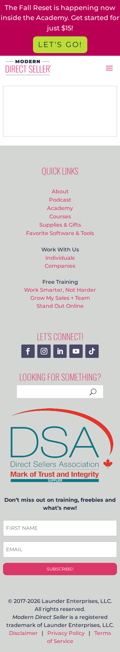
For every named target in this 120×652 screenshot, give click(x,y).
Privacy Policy (66, 633)
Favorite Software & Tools (60, 233)
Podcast (60, 199)
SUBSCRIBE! (60, 569)
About (60, 191)
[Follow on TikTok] (92, 351)
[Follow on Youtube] (76, 351)
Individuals (60, 257)
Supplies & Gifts (60, 224)
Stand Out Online (60, 305)
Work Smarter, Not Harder (60, 289)
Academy (60, 208)
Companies (60, 265)
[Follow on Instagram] (44, 351)
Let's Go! (60, 44)
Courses (60, 216)
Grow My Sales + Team (60, 297)
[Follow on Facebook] (28, 351)
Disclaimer (23, 633)
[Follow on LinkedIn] (60, 351)
